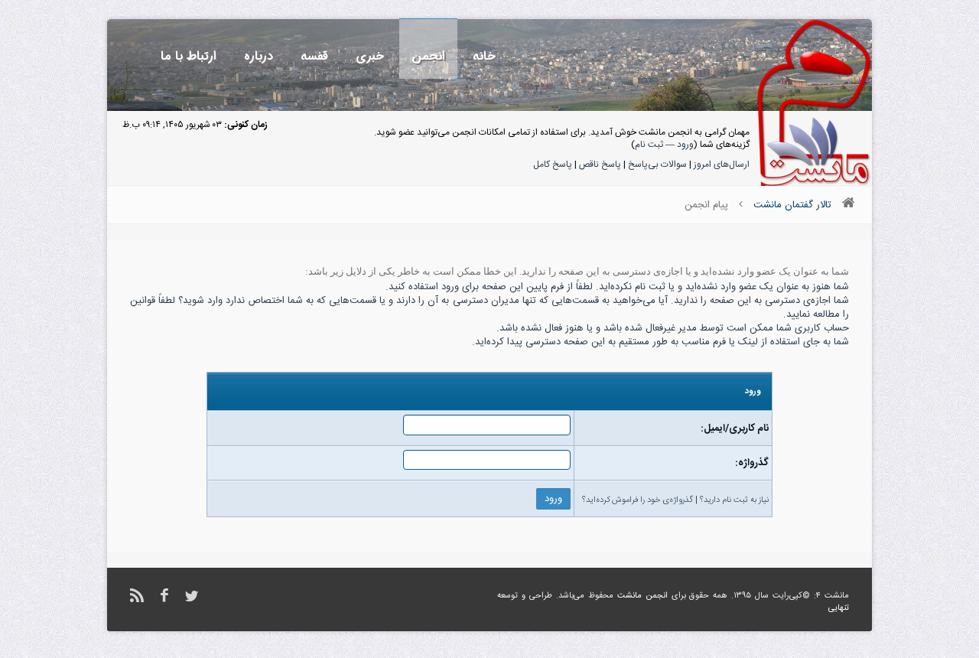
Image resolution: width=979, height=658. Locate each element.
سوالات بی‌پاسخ (657, 164)
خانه (484, 56)
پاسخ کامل (552, 164)
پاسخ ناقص (600, 164)
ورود (685, 144)
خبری (370, 56)
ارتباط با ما (188, 56)
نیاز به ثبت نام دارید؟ (734, 500)
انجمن (428, 56)
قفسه (314, 56)
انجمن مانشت (642, 596)
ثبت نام (649, 144)
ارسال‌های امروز (722, 164)
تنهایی (838, 608)
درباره (258, 56)
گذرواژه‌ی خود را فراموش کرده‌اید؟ (637, 500)
